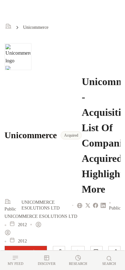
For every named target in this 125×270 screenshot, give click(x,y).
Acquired (71, 135)
